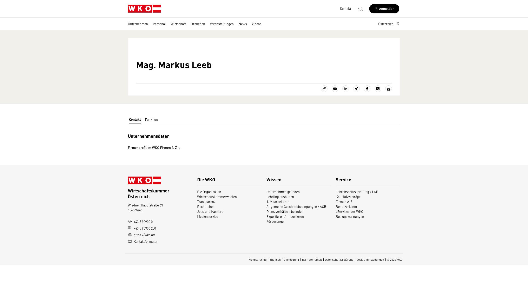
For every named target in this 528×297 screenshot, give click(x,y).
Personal (159, 23)
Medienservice (207, 216)
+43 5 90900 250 (145, 228)
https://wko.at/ (144, 234)
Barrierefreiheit (312, 259)
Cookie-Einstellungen (370, 259)
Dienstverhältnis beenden (284, 211)
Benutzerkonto (346, 206)
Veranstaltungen (222, 23)
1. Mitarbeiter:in (277, 201)
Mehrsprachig (258, 259)
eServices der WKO (349, 211)
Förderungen (275, 221)
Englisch (275, 259)
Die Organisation (209, 191)
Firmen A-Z (344, 201)
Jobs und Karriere (210, 211)
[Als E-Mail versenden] (335, 88)
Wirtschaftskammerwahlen (217, 196)
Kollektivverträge (348, 196)
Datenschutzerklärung (339, 259)
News (243, 23)
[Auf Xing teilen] (356, 88)
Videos (256, 23)
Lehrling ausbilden (280, 196)
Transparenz (206, 201)
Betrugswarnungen (350, 216)
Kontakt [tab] (135, 119)
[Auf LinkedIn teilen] (345, 88)
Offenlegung (291, 259)
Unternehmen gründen (283, 191)
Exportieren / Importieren (285, 216)
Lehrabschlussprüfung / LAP (357, 191)
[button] (389, 23)
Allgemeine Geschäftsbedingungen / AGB (296, 206)
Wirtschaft (178, 23)
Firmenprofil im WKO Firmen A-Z (153, 147)
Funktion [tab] (151, 119)
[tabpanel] (218, 141)
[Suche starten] (360, 8)
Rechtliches (205, 206)
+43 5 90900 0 (143, 221)
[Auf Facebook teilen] (367, 88)
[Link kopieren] (324, 88)
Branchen (198, 23)
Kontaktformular (146, 241)
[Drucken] (388, 88)
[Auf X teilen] (378, 88)
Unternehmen (138, 23)
